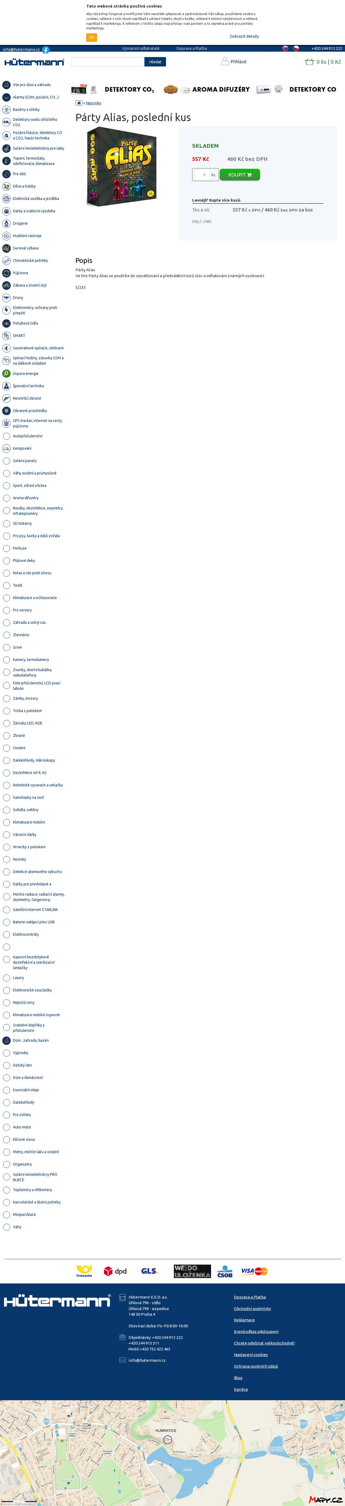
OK (91, 37)
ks (213, 175)
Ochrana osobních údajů (256, 1366)
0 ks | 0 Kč (329, 62)
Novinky (93, 103)
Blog (238, 1377)
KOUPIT (237, 174)
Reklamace (244, 1320)
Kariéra (241, 1389)
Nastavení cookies (251, 1354)
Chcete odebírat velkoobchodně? (264, 1343)
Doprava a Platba (192, 48)
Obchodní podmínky (252, 1308)
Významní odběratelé (141, 48)
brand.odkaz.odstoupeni (256, 1331)
